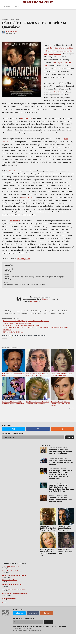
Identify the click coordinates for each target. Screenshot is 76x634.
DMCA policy (34, 301)
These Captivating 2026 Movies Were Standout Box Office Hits (48, 553)
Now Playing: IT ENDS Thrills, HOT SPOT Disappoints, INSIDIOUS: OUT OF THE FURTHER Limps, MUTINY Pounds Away (60, 475)
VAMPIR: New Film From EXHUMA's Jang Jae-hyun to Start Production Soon (60, 452)
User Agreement (62, 626)
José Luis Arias (36, 313)
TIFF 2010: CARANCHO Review (13, 332)
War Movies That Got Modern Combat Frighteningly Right (48, 528)
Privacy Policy (50, 626)
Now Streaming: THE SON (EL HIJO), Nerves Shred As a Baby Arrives (26, 321)
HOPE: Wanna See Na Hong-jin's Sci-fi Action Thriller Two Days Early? (61, 462)
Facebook (34, 613)
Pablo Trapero (57, 62)
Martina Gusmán (26, 118)
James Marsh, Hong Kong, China (12, 584)
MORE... (4, 603)
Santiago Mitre (50, 311)
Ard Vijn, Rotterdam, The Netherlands (14, 575)
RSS (47, 613)
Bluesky (20, 613)
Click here (45, 299)
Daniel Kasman (14, 221)
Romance (62, 313)
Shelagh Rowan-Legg (9, 598)
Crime (46, 313)
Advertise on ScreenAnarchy (24, 628)
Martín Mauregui (36, 311)
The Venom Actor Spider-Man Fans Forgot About (64, 528)
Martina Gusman (9, 313)
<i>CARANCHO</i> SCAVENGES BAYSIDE (17, 323)
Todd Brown (13, 171)
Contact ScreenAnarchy (36, 626)
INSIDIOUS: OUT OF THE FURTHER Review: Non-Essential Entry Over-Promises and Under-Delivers (61, 488)
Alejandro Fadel (22, 311)
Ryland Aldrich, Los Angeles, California (14, 593)
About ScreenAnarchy (19, 626)
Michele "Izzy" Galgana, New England (14, 589)
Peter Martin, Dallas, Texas (10, 566)
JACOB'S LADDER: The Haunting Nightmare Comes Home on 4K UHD (60, 499)
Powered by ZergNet (69, 408)
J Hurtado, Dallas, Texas (9, 580)
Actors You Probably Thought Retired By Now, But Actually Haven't (60, 403)
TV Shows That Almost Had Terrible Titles (65, 552)
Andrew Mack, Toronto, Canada (12, 571)
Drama (53, 313)
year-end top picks (28, 197)
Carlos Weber (23, 313)
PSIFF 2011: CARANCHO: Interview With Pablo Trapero (22, 325)
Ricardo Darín (59, 92)
